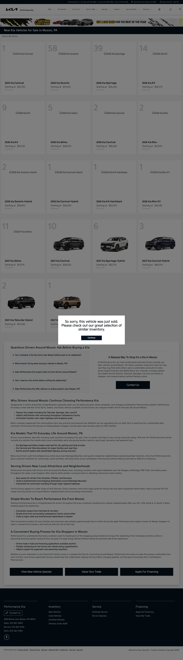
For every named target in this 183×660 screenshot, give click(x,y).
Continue (91, 338)
